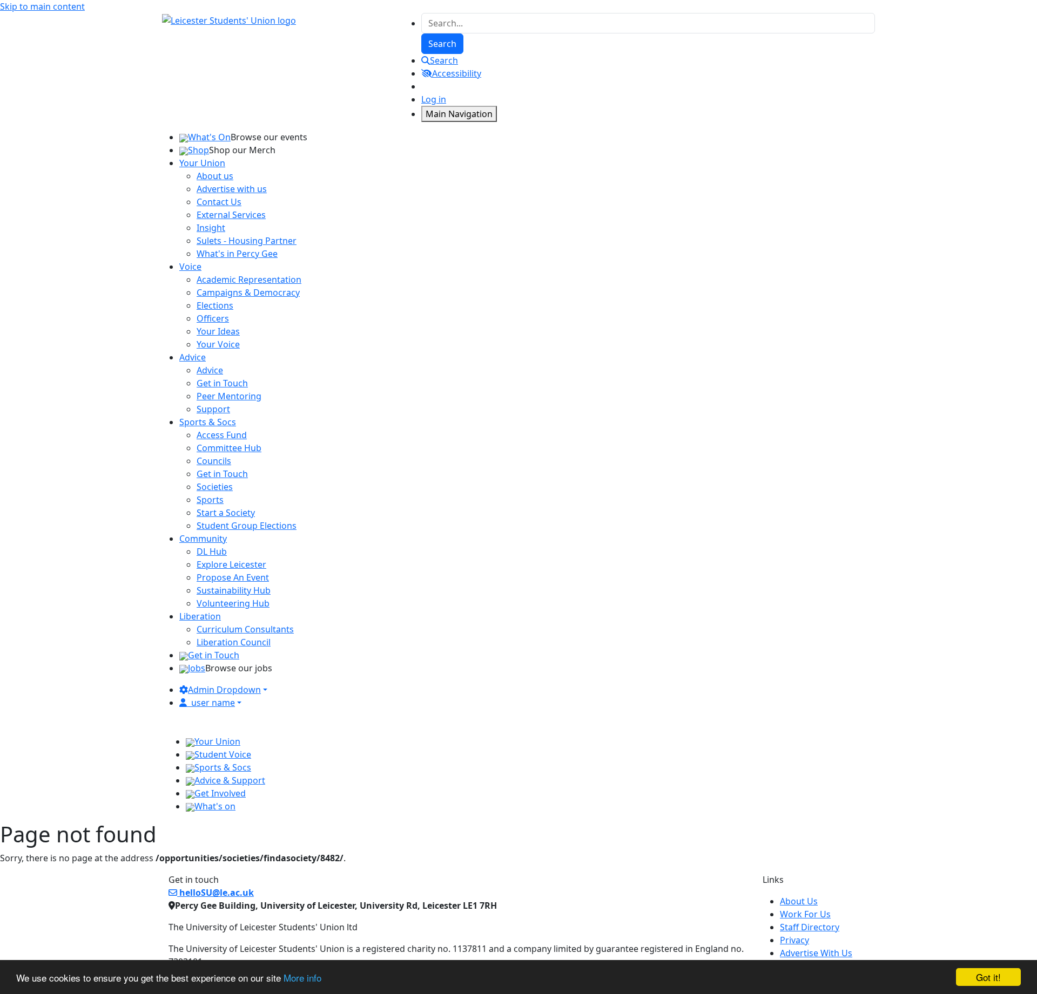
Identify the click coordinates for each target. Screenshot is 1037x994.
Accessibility (456, 73)
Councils (214, 461)
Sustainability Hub (234, 590)
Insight (211, 228)
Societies (215, 487)
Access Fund (222, 435)
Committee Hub (229, 448)
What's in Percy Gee (237, 254)
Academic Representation (249, 279)
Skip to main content (42, 6)
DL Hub (212, 551)
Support (213, 409)
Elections (215, 305)
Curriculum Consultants (245, 629)
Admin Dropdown (224, 690)
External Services (231, 215)
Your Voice (218, 344)
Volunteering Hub (233, 603)
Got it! (988, 977)
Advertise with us (232, 189)
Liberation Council (234, 642)
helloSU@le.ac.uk (215, 892)
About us (215, 176)
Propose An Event (233, 577)
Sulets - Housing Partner (247, 241)
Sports (210, 500)
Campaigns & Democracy (248, 292)
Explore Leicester (231, 564)
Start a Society (226, 513)
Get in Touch (222, 383)
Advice (210, 370)
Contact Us (219, 202)
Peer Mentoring (229, 396)
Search (444, 60)
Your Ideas (218, 331)
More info (302, 977)
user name (213, 703)
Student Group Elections (247, 526)
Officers (213, 318)
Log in (433, 99)
